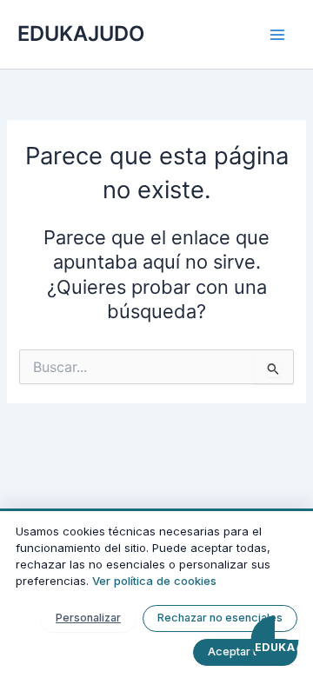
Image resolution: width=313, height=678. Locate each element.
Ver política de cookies (154, 581)
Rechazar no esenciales (220, 617)
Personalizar (88, 617)
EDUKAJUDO (80, 33)
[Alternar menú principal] (277, 35)
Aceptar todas (245, 651)
